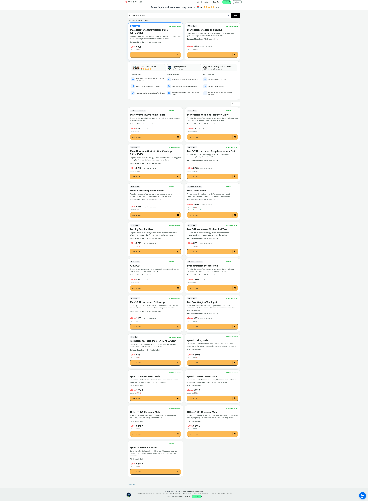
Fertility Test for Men (141, 229)
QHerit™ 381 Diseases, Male (202, 411)
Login (238, 2)
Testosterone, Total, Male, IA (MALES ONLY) (153, 340)
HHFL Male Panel (196, 190)
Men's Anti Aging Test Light (202, 302)
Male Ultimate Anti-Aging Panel (147, 114)
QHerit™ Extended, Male (143, 447)
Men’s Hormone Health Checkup (205, 29)
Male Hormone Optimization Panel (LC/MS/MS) (149, 31)
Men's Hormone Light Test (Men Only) (207, 114)
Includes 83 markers (137, 42)
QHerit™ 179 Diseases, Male (145, 411)
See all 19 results (143, 20)
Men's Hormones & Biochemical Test (207, 229)
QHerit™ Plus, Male (197, 340)
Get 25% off (226, 2)
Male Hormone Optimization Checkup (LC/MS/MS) (151, 153)
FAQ (198, 2)
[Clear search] (228, 15)
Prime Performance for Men (202, 265)
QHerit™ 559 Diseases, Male (145, 376)
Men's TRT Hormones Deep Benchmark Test (211, 151)
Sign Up (216, 2)
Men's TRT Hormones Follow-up (147, 302)
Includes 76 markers (195, 39)
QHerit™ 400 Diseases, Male (202, 376)
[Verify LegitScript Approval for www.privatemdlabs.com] (169, 68)
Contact (206, 2)
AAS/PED (135, 265)
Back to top (131, 484)
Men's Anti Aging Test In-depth (147, 190)
